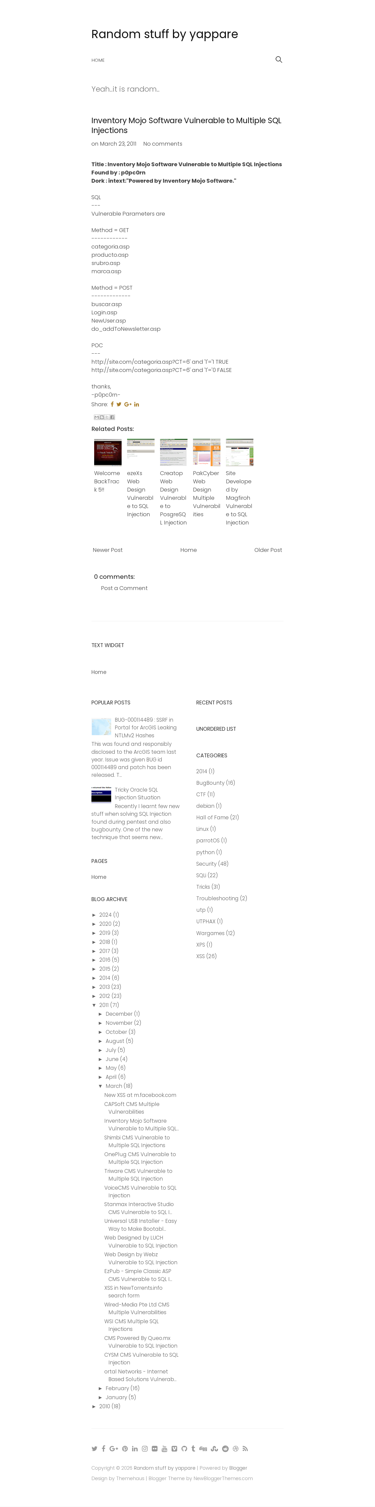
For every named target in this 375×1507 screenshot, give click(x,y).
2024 (106, 915)
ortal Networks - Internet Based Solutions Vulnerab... (140, 1375)
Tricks (203, 887)
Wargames (210, 933)
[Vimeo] (175, 1448)
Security (206, 864)
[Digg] (203, 1448)
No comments (162, 144)
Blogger (238, 1468)
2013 (105, 987)
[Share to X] (107, 417)
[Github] (184, 1448)
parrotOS (208, 840)
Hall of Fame (212, 817)
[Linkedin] (135, 1448)
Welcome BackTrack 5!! (107, 481)
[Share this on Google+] (128, 404)
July (111, 1050)
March (115, 1086)
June (113, 1059)
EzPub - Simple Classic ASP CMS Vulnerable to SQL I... (138, 1275)
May (112, 1068)
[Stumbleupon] (215, 1448)
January (117, 1397)
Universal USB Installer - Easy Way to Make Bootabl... (140, 1224)
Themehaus (130, 1478)
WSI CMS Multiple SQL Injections (131, 1325)
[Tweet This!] (119, 404)
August (116, 1041)
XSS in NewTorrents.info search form (133, 1291)
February (118, 1388)
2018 (105, 942)
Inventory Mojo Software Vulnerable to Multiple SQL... (141, 1124)
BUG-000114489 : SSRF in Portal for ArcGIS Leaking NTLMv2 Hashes (146, 727)
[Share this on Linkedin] (136, 404)
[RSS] (245, 1448)
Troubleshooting (217, 898)
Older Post (268, 550)
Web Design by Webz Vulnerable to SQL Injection (140, 1258)
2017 (105, 951)
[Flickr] (155, 1448)
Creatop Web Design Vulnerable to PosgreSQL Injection (173, 497)
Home (98, 60)
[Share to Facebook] (112, 417)
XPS (200, 945)
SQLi (201, 875)
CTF (201, 794)
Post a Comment (124, 588)
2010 (105, 1406)
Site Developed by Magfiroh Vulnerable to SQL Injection (239, 497)
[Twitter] (94, 1448)
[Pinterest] (125, 1448)
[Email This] (96, 417)
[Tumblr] (193, 1448)
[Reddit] (225, 1448)
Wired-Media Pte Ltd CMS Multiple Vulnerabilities (136, 1308)
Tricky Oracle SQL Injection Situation (137, 793)
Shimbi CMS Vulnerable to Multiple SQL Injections (137, 1141)
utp (201, 910)
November (120, 1023)
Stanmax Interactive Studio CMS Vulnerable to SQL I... (139, 1208)
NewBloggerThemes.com (223, 1478)
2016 (105, 960)
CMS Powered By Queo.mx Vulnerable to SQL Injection (140, 1342)
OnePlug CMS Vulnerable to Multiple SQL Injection (140, 1158)
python (205, 852)
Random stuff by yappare (164, 34)
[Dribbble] (236, 1448)
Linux (202, 829)
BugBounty (210, 783)
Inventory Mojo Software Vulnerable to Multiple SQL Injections (186, 125)
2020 (106, 924)
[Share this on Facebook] (112, 404)
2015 (105, 969)
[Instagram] (145, 1448)
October (117, 1032)
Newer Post (108, 550)
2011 (104, 1005)
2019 (105, 933)
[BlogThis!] (102, 417)
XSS (200, 956)
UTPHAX (206, 921)
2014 (105, 978)
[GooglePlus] (114, 1448)
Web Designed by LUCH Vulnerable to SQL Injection (140, 1241)
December (120, 1014)
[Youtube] (165, 1448)
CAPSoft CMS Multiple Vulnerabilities (131, 1108)
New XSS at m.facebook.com (140, 1095)
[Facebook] (104, 1448)
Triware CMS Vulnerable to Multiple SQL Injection (138, 1175)
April (112, 1077)
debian (205, 806)
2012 (105, 996)
